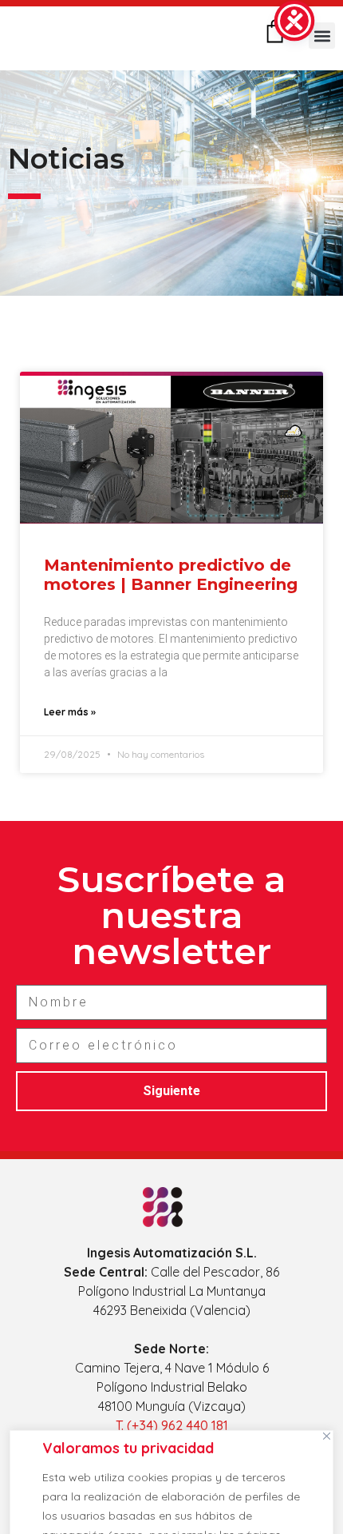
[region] (171, 1478)
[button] (322, 35)
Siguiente (171, 1090)
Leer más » (70, 712)
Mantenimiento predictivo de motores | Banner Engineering (171, 575)
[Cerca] (326, 1435)
